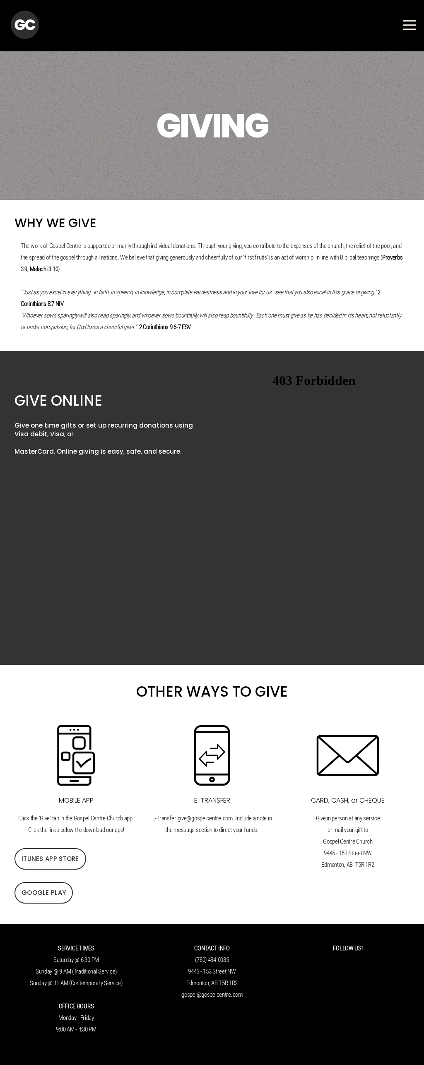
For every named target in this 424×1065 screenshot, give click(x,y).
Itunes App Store (50, 858)
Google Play (44, 892)
